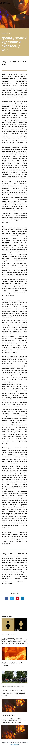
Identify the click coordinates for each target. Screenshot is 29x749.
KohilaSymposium (14, 744)
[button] (6, 598)
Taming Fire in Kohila (8, 715)
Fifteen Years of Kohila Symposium (13, 687)
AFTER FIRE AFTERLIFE (9, 634)
